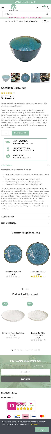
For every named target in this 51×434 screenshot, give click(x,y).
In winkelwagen (20, 133)
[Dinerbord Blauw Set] (38, 254)
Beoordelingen (8, 223)
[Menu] (2, 7)
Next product (48, 21)
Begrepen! (42, 430)
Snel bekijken (19, 248)
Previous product (42, 21)
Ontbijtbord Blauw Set (13, 272)
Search (47, 14)
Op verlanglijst (19, 243)
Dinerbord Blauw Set (38, 272)
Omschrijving (6, 165)
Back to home (45, 21)
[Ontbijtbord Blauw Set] (13, 254)
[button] (22, 289)
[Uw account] (47, 7)
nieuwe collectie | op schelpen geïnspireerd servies (25, 17)
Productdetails (7, 217)
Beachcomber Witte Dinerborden (13, 333)
